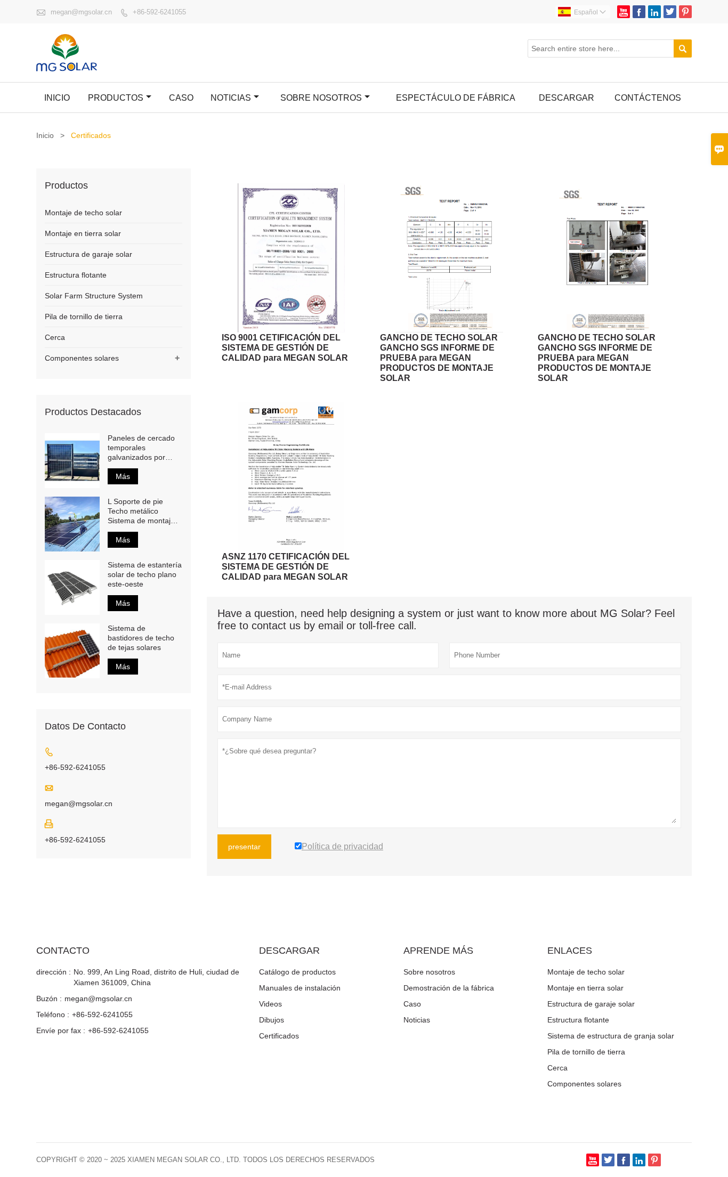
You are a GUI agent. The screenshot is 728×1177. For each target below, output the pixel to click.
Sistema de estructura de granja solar (610, 1036)
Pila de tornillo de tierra (84, 316)
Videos (270, 1004)
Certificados (279, 1036)
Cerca (55, 337)
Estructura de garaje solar (88, 254)
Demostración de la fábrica (448, 988)
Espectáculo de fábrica (455, 97)
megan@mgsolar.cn (81, 12)
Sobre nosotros (321, 97)
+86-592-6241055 (159, 12)
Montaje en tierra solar (83, 233)
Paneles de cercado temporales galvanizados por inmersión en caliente (144, 448)
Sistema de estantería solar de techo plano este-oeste (145, 574)
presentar (244, 846)
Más (123, 476)
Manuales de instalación (300, 988)
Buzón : (49, 998)
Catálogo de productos (297, 972)
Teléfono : (52, 1014)
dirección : (53, 972)
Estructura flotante (76, 275)
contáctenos (647, 97)
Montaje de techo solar (83, 212)
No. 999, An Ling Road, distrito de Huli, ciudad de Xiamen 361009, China (156, 977)
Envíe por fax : (60, 1030)
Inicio (57, 97)
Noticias (416, 1020)
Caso (181, 97)
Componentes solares (82, 358)
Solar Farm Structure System (94, 295)
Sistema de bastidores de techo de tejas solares (141, 638)
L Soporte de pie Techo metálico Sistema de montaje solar (141, 511)
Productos (115, 97)
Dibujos (271, 1020)
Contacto (63, 950)
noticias (231, 97)
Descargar (566, 97)
